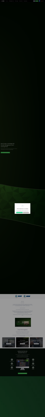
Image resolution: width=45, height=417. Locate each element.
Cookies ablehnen (26, 212)
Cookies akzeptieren (19, 212)
